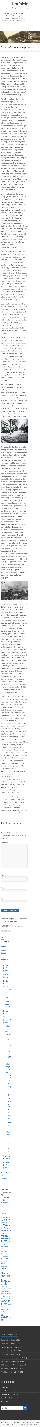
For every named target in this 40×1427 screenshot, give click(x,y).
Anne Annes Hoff (5, 1238)
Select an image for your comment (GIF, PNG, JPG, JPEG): (14, 919)
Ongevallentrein (5, 1291)
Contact (4, 1179)
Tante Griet (4, 1307)
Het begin (4, 946)
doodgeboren (4, 1266)
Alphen (6, 1230)
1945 (8, 1225)
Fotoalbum (5, 1387)
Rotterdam (8, 1296)
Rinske (3, 1296)
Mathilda (9, 1124)
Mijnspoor (3, 1288)
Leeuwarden (5, 1282)
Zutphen (6, 1318)
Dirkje (7, 1261)
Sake (2, 1301)
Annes (5, 1244)
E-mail (4, 888)
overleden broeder (6, 1293)
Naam (4, 875)
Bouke (2, 1249)
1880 (2, 1220)
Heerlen (5, 1273)
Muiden (9, 1288)
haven (2, 1271)
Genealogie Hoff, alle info (9, 1394)
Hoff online (5, 1401)
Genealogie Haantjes (8, 1391)
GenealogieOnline (7, 1398)
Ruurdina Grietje (5, 1298)
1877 (8, 1217)
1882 (7, 1219)
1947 (4, 1227)
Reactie (4, 843)
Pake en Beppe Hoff (17, 1361)
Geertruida (9, 1115)
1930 (4, 1225)
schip (9, 1304)
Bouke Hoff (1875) (5, 983)
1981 (2, 1230)
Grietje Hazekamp (6, 1268)
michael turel (5, 1347)
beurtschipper (4, 1246)
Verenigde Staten (5, 1309)
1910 (5, 1223)
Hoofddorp (5, 1277)
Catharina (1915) (9, 1104)
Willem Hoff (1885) (6, 1165)
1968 (8, 1228)
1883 (2, 1223)
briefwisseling (5, 1251)
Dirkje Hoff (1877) (5, 1013)
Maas (6, 1286)
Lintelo (3, 1286)
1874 (5, 1217)
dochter (3, 1263)
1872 (2, 1217)
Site (2, 899)
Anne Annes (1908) (8, 1004)
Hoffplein (20, 3)
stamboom (5, 1203)
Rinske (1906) (15, 1340)
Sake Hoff (6, 1302)
